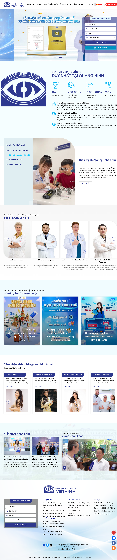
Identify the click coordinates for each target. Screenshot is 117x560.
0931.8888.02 (59, 527)
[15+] (55, 85)
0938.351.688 (49, 510)
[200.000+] (71, 85)
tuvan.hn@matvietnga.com (107, 511)
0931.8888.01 (49, 527)
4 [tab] (61, 57)
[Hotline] (114, 533)
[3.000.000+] (90, 85)
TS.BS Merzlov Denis (103, 260)
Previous (3, 35)
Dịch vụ (39, 4)
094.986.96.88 (76, 510)
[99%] (108, 85)
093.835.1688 (111, 4)
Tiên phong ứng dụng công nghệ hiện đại (73, 103)
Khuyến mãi (48, 4)
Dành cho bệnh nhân (81, 4)
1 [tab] (56, 57)
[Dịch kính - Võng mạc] (54, 171)
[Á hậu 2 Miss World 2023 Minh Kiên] (16, 400)
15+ (54, 92)
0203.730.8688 (60, 510)
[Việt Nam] (97, 4)
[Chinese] (100, 4)
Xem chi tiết (85, 180)
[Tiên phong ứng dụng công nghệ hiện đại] (54, 106)
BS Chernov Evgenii (17, 260)
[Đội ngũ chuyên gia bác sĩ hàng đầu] (54, 125)
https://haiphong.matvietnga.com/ (79, 515)
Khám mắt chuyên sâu (17, 160)
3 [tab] (59, 57)
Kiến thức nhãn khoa (62, 4)
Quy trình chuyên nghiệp (67, 113)
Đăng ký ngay (100, 43)
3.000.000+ (94, 92)
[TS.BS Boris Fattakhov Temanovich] (74, 239)
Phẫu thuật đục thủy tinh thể (17, 150)
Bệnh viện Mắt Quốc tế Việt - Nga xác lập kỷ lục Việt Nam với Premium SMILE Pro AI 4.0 (16, 459)
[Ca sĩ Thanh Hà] (104, 400)
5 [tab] (64, 57)
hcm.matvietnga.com (56, 535)
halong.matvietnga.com (57, 516)
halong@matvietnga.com (55, 513)
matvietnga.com (105, 514)
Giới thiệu (30, 4)
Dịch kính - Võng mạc (14, 164)
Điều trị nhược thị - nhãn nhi (16, 155)
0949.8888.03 (111, 508)
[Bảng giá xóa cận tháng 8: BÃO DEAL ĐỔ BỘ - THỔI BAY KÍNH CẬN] (60, 321)
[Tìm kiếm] (93, 4)
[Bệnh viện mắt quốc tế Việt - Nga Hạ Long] (14, 2)
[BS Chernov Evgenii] (17, 239)
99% (108, 92)
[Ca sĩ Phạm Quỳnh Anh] (75, 400)
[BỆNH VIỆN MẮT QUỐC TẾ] (23, 72)
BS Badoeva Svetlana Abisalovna (46, 260)
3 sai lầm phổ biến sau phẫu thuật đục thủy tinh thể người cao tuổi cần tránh (44, 459)
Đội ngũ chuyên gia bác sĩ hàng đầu (71, 123)
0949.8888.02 (101, 508)
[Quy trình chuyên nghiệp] (54, 116)
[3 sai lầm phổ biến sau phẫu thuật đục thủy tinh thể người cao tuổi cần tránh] (45, 446)
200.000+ (74, 92)
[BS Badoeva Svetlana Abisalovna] (45, 239)
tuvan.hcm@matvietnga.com (52, 532)
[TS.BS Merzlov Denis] (103, 239)
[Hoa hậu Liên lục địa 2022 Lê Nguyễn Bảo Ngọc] (46, 400)
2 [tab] (57, 57)
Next (35, 203)
